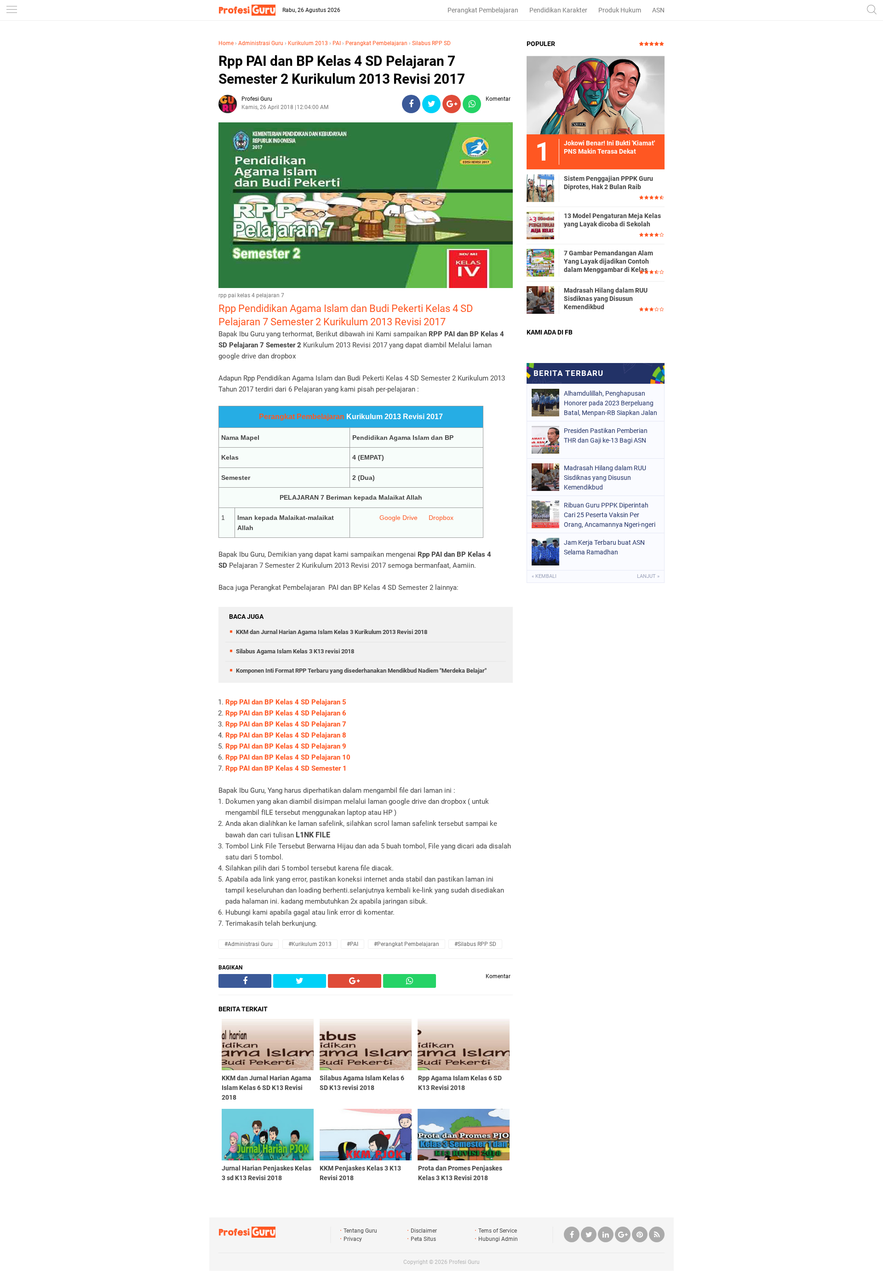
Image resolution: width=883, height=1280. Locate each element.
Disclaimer (424, 1231)
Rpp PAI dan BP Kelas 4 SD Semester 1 (286, 768)
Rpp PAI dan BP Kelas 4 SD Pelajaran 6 (285, 713)
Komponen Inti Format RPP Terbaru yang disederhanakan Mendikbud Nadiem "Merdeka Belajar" (361, 670)
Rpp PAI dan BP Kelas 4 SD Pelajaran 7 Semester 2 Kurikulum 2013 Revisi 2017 (341, 70)
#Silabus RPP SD (475, 944)
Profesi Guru (464, 1262)
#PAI (352, 944)
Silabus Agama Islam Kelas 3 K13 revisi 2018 (295, 651)
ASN (658, 10)
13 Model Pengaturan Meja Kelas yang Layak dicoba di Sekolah (612, 220)
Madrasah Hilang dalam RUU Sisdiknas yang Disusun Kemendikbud (606, 299)
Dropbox (441, 517)
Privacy (353, 1239)
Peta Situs (423, 1239)
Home (226, 43)
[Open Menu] (11, 10)
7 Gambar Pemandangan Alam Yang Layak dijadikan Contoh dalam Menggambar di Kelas (608, 261)
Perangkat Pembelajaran (482, 10)
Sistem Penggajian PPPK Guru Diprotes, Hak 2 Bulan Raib (608, 182)
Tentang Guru (360, 1231)
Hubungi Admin (498, 1239)
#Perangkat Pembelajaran (406, 944)
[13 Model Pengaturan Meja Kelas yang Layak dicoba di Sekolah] (540, 225)
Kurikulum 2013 (308, 43)
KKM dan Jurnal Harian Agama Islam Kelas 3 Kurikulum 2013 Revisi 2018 (331, 631)
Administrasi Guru (260, 43)
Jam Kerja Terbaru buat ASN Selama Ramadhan (604, 547)
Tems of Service (497, 1231)
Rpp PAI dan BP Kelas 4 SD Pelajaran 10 (287, 757)
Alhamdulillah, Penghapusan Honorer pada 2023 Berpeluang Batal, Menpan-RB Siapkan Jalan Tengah (610, 403)
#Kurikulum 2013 (310, 944)
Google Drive (398, 517)
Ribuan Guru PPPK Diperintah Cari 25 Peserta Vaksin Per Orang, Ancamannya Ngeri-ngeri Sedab (609, 515)
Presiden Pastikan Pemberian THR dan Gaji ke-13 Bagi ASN (606, 435)
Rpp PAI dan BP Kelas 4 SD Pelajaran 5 (285, 702)
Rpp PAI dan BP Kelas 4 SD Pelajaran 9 (285, 746)
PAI (337, 43)
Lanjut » (648, 576)
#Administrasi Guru (248, 944)
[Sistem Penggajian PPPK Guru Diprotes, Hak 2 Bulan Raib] (540, 187)
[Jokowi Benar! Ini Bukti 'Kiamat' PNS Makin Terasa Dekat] (596, 94)
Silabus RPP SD (431, 43)
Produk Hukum (619, 10)
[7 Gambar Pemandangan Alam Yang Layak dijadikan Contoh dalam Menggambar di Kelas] (540, 262)
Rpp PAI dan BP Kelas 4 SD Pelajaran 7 (285, 724)
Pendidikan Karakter (558, 10)
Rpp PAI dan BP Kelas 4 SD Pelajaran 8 (285, 735)
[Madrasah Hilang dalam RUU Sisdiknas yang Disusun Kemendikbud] (540, 299)
